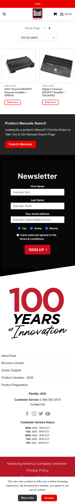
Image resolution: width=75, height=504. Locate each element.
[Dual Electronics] (38, 14)
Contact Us (37, 404)
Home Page (32, 28)
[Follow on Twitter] (41, 414)
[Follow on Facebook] (27, 414)
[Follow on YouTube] (48, 414)
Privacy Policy (38, 470)
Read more (12, 102)
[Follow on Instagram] (34, 414)
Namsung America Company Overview (37, 463)
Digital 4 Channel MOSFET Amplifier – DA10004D (54, 92)
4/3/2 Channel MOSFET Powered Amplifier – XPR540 (18, 92)
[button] (37, 4)
